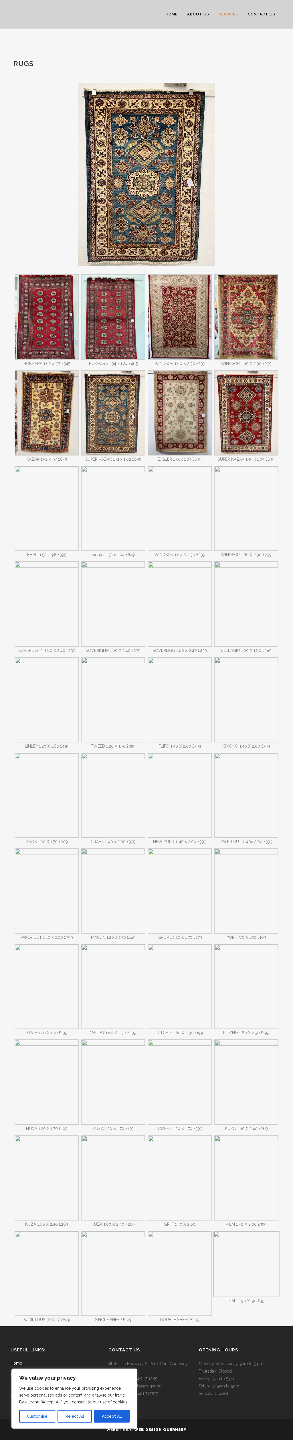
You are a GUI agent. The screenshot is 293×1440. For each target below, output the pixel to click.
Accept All (112, 1416)
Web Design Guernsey (160, 1429)
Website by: (120, 1429)
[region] (74, 1399)
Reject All (75, 1416)
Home (16, 1363)
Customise (37, 1416)
